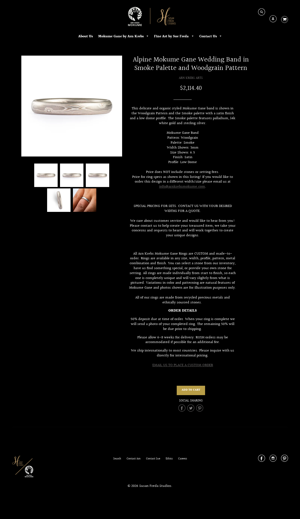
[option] (71, 106)
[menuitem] (85, 36)
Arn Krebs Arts (191, 78)
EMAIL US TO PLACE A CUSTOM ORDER (182, 365)
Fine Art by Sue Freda (172, 36)
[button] (191, 390)
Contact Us (208, 36)
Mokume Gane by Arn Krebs (121, 36)
